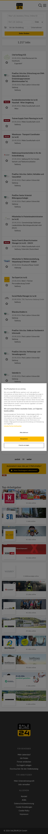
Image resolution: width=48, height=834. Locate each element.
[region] (24, 417)
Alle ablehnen (24, 432)
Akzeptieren (24, 439)
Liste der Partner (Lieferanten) (13, 426)
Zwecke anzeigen (24, 445)
